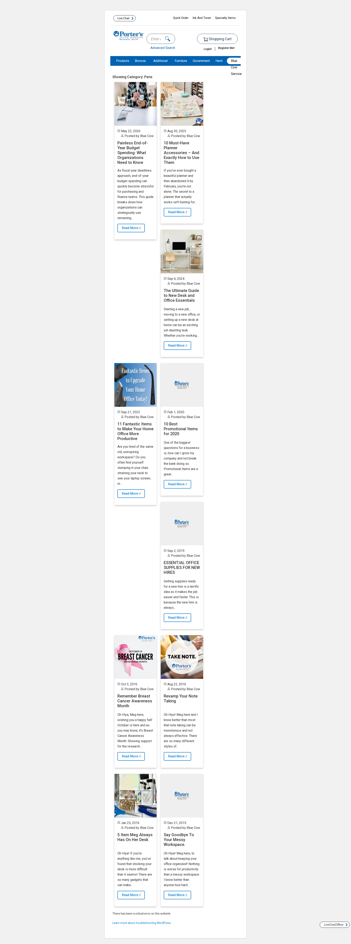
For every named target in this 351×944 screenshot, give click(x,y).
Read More (130, 228)
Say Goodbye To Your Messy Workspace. (179, 839)
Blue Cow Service (236, 61)
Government (201, 61)
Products (122, 61)
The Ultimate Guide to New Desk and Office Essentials (181, 295)
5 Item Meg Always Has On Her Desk (135, 837)
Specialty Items (225, 18)
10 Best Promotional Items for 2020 (181, 429)
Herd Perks (220, 65)
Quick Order (180, 18)
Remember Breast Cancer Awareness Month (134, 701)
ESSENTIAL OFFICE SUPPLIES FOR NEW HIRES (182, 567)
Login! (208, 49)
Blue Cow (147, 136)
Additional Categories (161, 65)
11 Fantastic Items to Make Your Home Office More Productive (135, 431)
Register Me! (226, 48)
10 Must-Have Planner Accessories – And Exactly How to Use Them (181, 153)
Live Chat (123, 18)
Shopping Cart (220, 39)
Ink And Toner (202, 18)
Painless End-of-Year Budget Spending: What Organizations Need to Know (132, 153)
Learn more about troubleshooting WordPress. (141, 923)
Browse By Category (141, 70)
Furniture (181, 61)
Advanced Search (163, 48)
